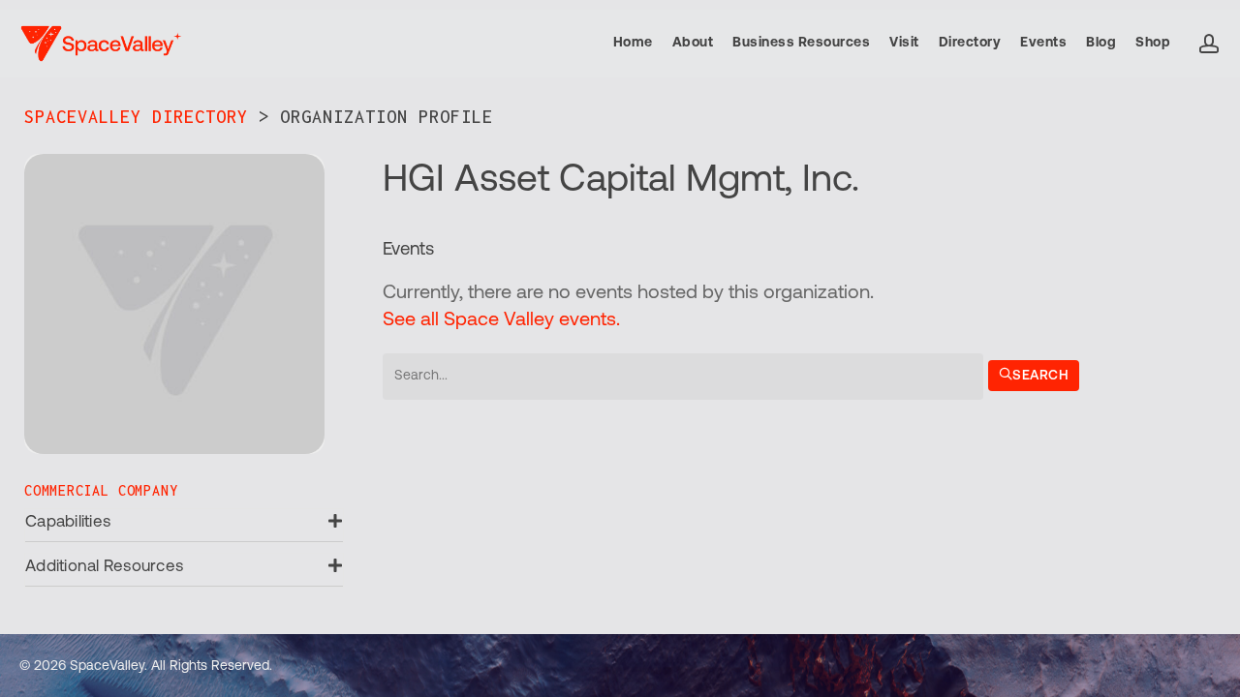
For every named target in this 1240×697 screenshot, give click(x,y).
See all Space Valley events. (501, 320)
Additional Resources (104, 567)
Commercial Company (100, 490)
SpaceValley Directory (136, 116)
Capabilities (67, 522)
